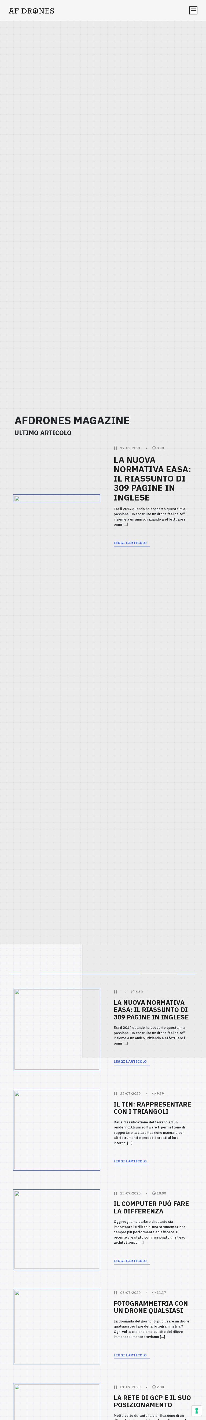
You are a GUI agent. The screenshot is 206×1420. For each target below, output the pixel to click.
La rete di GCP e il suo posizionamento (152, 1401)
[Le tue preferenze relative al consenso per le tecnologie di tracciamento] (197, 1411)
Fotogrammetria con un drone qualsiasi (151, 1307)
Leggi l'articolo (130, 542)
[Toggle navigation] (193, 10)
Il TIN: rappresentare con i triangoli (152, 1108)
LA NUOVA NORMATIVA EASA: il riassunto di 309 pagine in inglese (152, 478)
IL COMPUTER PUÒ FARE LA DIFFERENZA (151, 1207)
